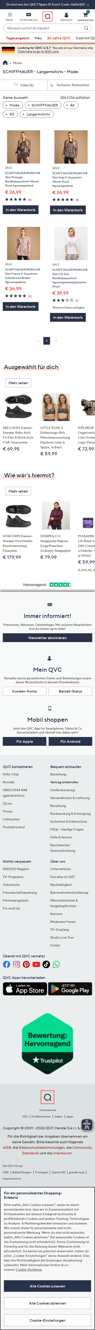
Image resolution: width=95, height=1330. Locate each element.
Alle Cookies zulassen (47, 1286)
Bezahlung (58, 806)
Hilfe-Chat (11, 774)
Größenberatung (62, 790)
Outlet (55, 945)
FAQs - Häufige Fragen (67, 829)
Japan (69, 1116)
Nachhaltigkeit (61, 885)
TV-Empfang (59, 929)
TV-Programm (13, 877)
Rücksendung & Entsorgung (70, 813)
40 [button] (11, 114)
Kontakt (8, 782)
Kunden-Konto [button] (24, 691)
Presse (7, 811)
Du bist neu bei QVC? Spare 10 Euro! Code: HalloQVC (46, 4)
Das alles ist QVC (62, 877)
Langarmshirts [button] (38, 114)
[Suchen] (87, 28)
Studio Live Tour (62, 937)
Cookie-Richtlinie (29, 1269)
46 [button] (72, 105)
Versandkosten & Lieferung (70, 798)
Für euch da (11, 908)
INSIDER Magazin (16, 869)
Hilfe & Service (61, 837)
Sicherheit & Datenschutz (68, 821)
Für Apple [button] (24, 741)
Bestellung (58, 774)
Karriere (56, 914)
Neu (38, 38)
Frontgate (41, 1172)
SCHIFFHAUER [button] (44, 105)
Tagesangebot (17, 38)
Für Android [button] (70, 741)
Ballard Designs (22, 1172)
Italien (58, 1116)
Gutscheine (11, 885)
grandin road (76, 1172)
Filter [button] (27, 85)
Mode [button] (14, 105)
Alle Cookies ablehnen (47, 1303)
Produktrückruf (14, 827)
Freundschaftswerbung (20, 892)
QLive (7, 803)
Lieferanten (11, 819)
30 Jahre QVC (59, 38)
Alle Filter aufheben (75, 97)
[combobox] (43, 28)
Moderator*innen (63, 922)
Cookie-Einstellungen (47, 1320)
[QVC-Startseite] (5, 63)
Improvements (12, 1178)
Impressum (62, 1153)
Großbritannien (41, 1116)
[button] (9, 17)
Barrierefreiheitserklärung (69, 892)
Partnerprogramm (16, 900)
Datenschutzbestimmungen (42, 1147)
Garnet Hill (58, 1172)
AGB (7, 1147)
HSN (6, 1172)
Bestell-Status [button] (70, 691)
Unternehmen (60, 869)
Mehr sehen (18, 383)
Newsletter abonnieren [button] (47, 637)
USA (25, 1116)
